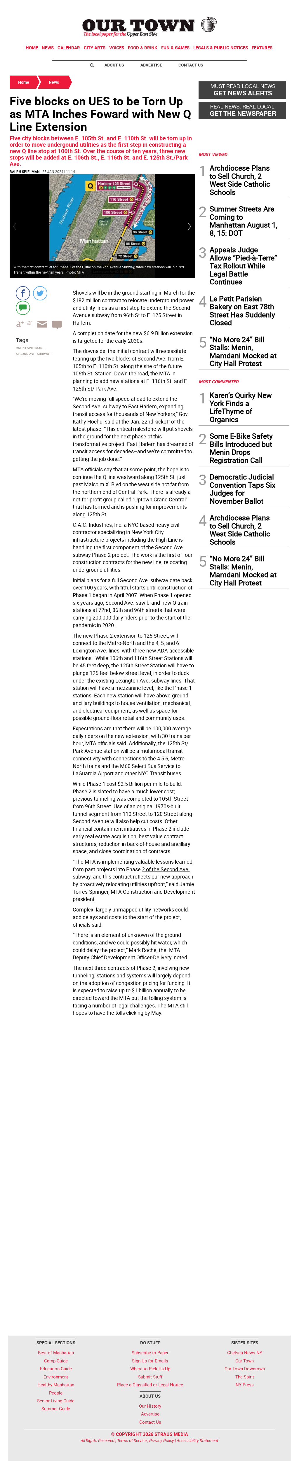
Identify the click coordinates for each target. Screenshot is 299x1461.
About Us (114, 65)
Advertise (151, 65)
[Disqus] (102, 1098)
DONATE (275, 6)
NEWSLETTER (242, 6)
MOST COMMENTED (219, 381)
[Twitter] (40, 293)
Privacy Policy (161, 1440)
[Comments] (23, 307)
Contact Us (190, 65)
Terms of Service (132, 1440)
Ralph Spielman (24, 171)
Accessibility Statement (197, 1440)
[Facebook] (23, 293)
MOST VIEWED (213, 154)
